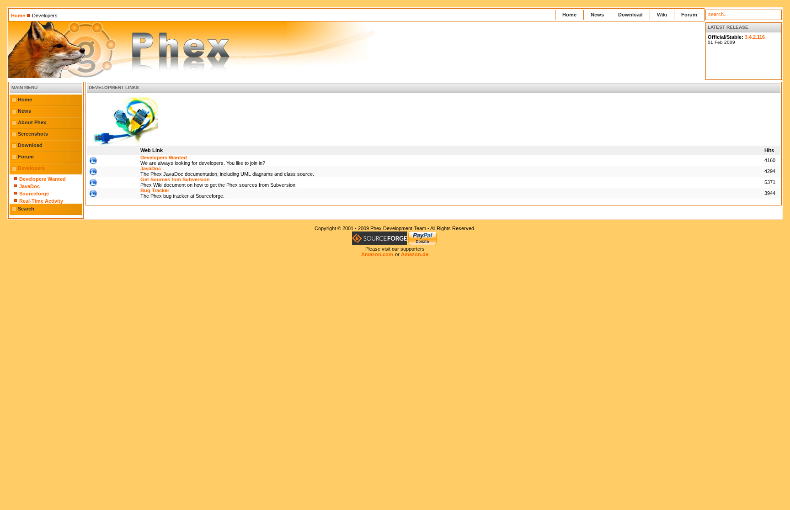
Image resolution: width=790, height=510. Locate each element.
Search (26, 208)
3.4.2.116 (755, 37)
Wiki (662, 14)
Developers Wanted (42, 179)
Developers (31, 168)
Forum (689, 14)
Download (630, 14)
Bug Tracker (154, 190)
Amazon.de (414, 254)
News (597, 14)
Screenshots (33, 134)
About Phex (32, 122)
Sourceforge (34, 193)
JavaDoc (29, 186)
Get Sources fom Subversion (175, 179)
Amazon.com (377, 254)
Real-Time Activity (41, 201)
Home (18, 15)
